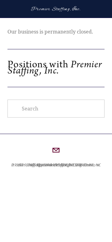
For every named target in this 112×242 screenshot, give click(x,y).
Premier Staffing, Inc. (56, 9)
